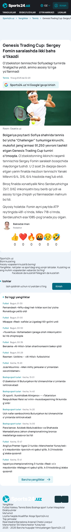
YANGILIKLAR (9, 12)
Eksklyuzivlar (9, 510)
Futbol (6, 507)
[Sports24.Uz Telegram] (65, 499)
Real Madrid (9, 522)
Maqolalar (59, 507)
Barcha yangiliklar (33, 479)
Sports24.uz (8, 18)
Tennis (35, 18)
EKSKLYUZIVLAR (27, 12)
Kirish (63, 5)
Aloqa (32, 516)
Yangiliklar (23, 18)
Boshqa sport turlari (42, 507)
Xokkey (14, 507)
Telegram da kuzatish (47, 273)
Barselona (21, 522)
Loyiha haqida (10, 516)
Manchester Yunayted (33, 524)
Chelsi (39, 522)
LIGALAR (62, 12)
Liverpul (48, 522)
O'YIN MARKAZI (46, 12)
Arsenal (32, 522)
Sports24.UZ (58, 527)
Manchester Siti (11, 524)
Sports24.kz (42, 516)
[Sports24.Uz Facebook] (58, 499)
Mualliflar (23, 516)
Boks (28, 507)
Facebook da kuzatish (24, 273)
